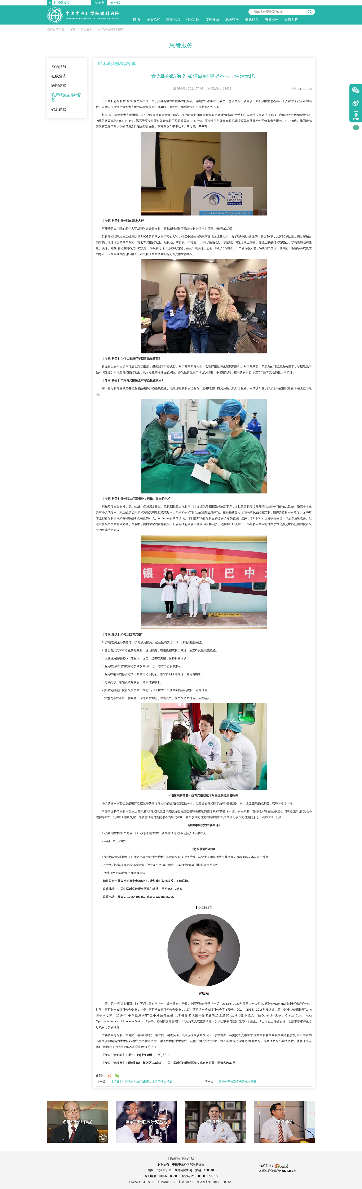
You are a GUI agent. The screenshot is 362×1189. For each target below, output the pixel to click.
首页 (72, 29)
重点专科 (215, 1121)
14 (309, 88)
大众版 (99, 2)
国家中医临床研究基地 (146, 1121)
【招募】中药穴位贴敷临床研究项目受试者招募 (141, 1081)
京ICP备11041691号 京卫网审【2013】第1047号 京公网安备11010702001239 (181, 1182)
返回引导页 (61, 2)
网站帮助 (174, 1158)
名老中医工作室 (77, 1121)
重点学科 (284, 1121)
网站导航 (188, 1158)
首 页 (136, 19)
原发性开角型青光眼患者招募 (237, 1081)
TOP (356, 119)
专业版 (115, 2)
